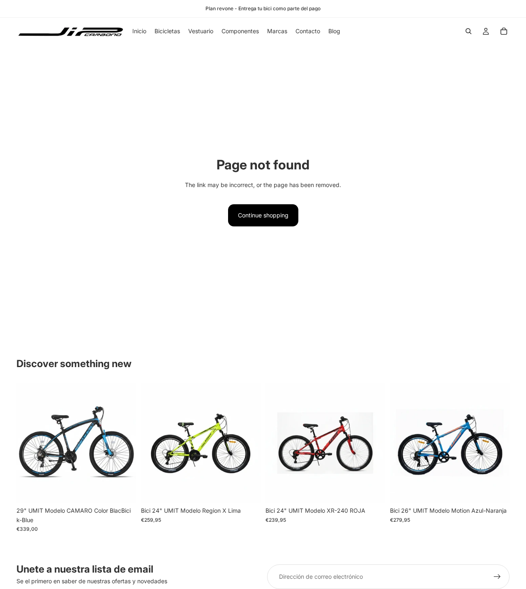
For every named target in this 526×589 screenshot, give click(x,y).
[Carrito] (504, 31)
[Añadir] (123, 490)
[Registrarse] (497, 576)
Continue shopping (263, 215)
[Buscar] (468, 31)
